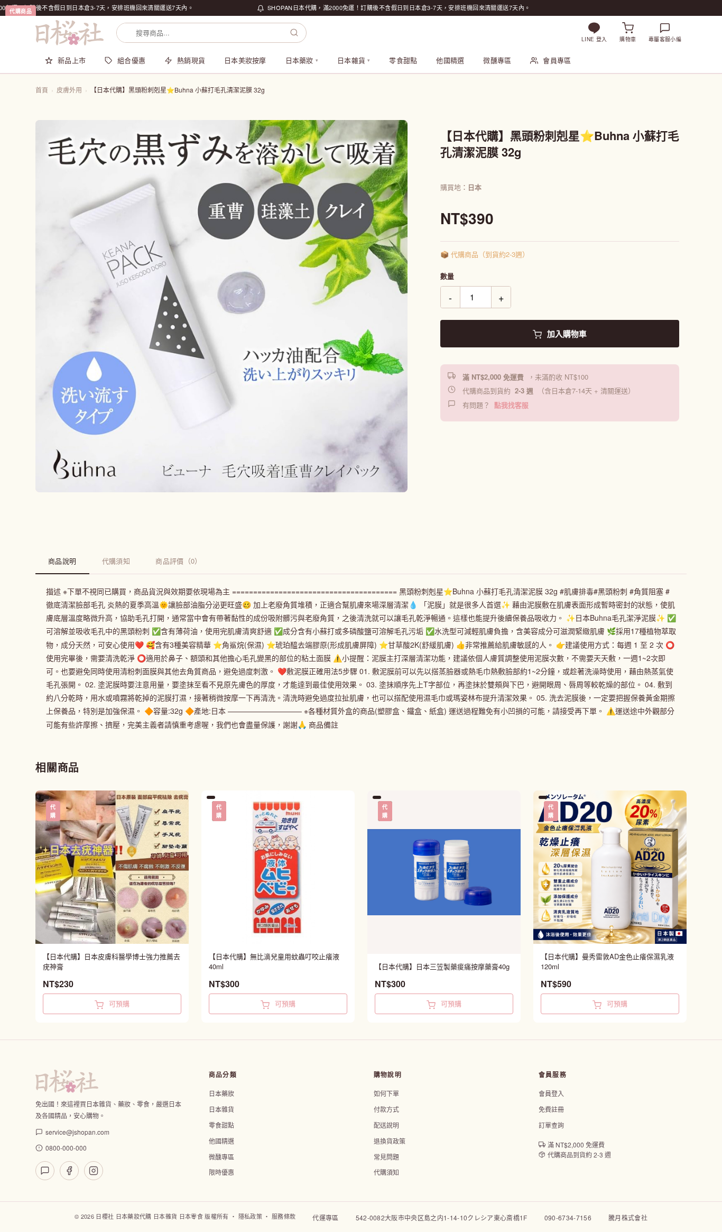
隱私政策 (250, 1216)
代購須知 (116, 561)
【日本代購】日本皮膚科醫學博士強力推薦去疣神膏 (111, 961)
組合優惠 (131, 60)
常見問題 (386, 1156)
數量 (447, 276)
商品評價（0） (178, 561)
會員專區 (557, 60)
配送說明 (386, 1124)
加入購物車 (566, 333)
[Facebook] (69, 1170)
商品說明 (62, 561)
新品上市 (72, 60)
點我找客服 (511, 405)
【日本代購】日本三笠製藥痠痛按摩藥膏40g (442, 966)
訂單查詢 (551, 1124)
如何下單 (386, 1093)
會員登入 (551, 1093)
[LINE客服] (44, 1170)
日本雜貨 (353, 60)
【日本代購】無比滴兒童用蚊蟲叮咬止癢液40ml (274, 961)
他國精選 (450, 60)
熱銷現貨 (191, 60)
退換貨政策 (389, 1140)
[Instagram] (93, 1170)
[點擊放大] (221, 306)
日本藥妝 (301, 60)
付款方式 (386, 1109)
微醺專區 (497, 60)
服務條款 (283, 1216)
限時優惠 (221, 1171)
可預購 (118, 1003)
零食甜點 (403, 60)
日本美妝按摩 (245, 60)
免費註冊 (551, 1109)
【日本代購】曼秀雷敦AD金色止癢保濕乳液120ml (607, 961)
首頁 (41, 89)
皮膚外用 (69, 89)
